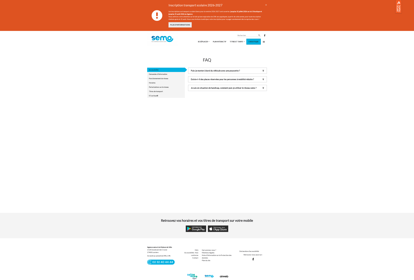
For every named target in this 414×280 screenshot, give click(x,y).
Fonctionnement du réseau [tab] (158, 78)
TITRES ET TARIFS (236, 42)
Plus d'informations (180, 25)
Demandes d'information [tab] (158, 74)
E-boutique (253, 42)
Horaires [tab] (152, 83)
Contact (195, 258)
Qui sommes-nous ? (209, 250)
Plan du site (206, 260)
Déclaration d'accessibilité (249, 251)
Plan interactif (219, 42)
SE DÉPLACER (203, 42)
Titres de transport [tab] (156, 91)
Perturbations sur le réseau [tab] (159, 87)
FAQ (196, 250)
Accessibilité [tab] (153, 70)
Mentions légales (208, 253)
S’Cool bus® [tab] (153, 96)
